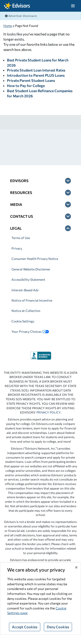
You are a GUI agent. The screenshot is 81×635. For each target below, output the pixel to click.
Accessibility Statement (28, 279)
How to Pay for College (26, 85)
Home (7, 26)
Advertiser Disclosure (22, 15)
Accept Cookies (24, 627)
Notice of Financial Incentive (31, 300)
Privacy (16, 248)
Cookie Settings (22, 321)
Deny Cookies (58, 627)
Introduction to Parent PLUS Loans (36, 75)
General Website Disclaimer (30, 269)
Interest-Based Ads (24, 290)
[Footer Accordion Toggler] (68, 181)
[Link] (40, 355)
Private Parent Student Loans (31, 80)
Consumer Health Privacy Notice (34, 259)
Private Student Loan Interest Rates (36, 70)
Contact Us (21, 216)
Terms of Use (20, 238)
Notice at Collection (25, 311)
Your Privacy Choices (26, 331)
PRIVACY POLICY (48, 412)
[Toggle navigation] (73, 6)
